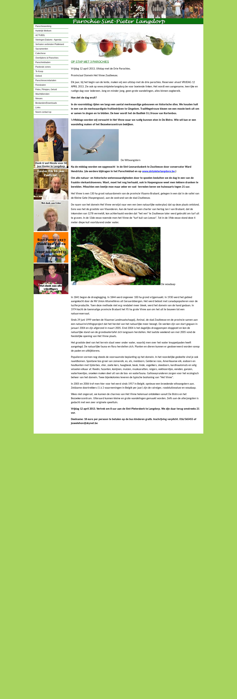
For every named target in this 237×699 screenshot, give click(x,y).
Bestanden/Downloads (46, 103)
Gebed (38, 76)
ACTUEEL (40, 35)
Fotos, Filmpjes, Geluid (46, 89)
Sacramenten (41, 49)
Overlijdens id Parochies (46, 58)
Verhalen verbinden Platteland (49, 44)
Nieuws (39, 98)
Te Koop (39, 71)
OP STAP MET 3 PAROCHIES (90, 61)
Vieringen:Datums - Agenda (48, 40)
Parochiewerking (43, 26)
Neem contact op (43, 112)
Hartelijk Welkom (43, 31)
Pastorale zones (43, 67)
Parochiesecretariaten (45, 80)
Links (37, 107)
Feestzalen (40, 85)
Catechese (40, 53)
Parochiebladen (42, 62)
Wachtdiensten (42, 94)
